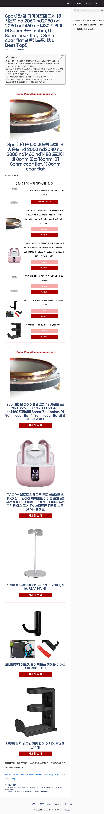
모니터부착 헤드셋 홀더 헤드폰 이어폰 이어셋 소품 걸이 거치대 (31, 79)
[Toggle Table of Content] (61, 57)
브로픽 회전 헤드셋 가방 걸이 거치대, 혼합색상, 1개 (26, 82)
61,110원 (44, 262)
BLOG (88, 3)
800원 (44, 310)
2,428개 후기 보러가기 (44, 201)
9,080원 (44, 286)
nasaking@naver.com (54, 804)
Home (79, 3)
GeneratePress (63, 810)
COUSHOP (11, 785)
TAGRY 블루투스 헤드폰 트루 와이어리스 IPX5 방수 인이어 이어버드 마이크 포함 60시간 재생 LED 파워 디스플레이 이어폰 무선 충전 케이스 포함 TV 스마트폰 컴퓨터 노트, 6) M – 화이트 (35, 71)
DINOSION (71, 3)
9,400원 (44, 331)
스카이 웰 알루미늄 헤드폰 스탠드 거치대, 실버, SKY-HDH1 (30, 77)
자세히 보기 (44, 235)
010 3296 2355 (38, 804)
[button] (96, 3)
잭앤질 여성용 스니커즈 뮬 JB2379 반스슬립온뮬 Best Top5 (27, 792)
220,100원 (44, 229)
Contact (68, 804)
